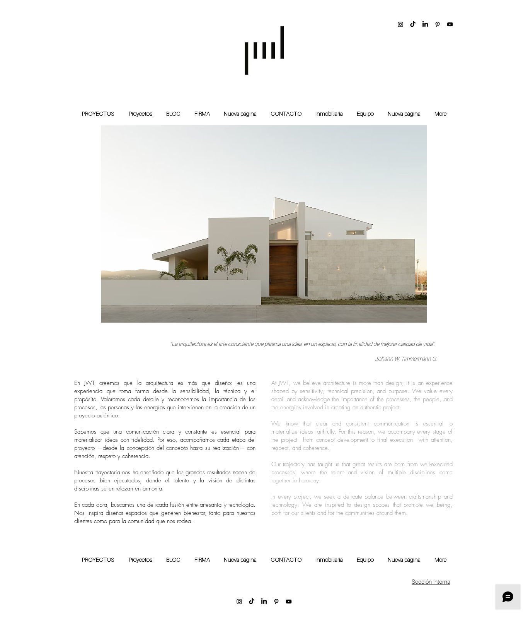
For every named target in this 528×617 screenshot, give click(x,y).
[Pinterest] (437, 24)
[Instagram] (400, 24)
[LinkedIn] (425, 24)
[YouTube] (449, 24)
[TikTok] (412, 24)
